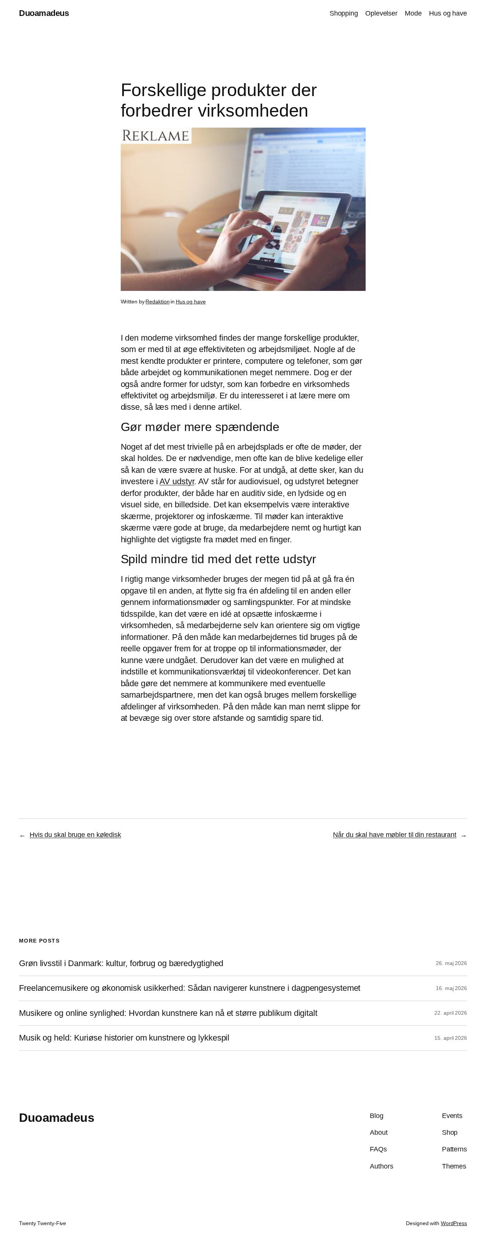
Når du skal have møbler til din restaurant (394, 835)
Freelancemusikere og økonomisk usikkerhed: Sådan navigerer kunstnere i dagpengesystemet (189, 988)
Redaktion (157, 301)
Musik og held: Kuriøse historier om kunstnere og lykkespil (124, 1037)
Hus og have (191, 301)
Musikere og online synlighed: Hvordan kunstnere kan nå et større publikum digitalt (168, 1013)
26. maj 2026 (451, 963)
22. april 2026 (450, 1013)
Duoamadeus (44, 13)
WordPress (454, 1223)
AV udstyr (176, 481)
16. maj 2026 (451, 988)
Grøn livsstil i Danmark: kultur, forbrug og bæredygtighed (121, 963)
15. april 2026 (450, 1038)
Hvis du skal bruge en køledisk (75, 835)
